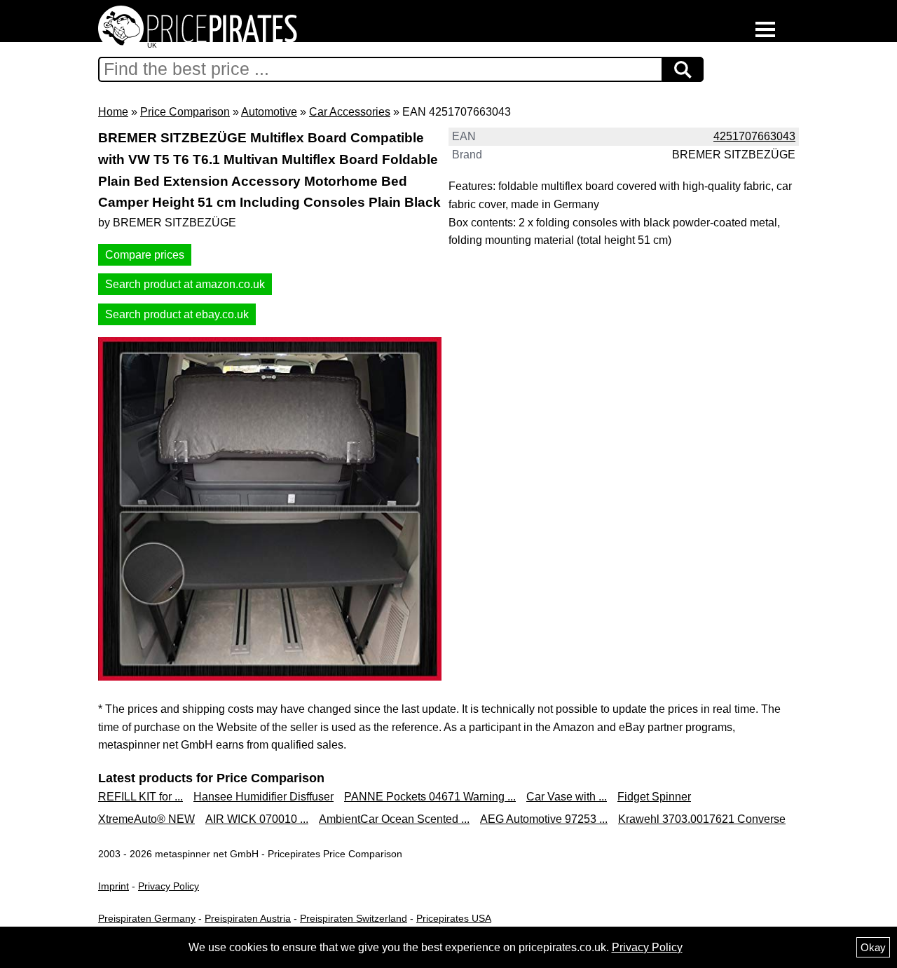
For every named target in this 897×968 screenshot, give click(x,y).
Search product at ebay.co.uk (177, 314)
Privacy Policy (168, 886)
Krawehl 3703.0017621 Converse (702, 819)
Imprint (113, 886)
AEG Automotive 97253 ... (544, 819)
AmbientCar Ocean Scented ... (394, 819)
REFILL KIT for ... (140, 797)
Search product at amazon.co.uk (185, 284)
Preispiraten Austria (248, 918)
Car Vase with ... (566, 797)
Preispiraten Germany (147, 918)
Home (113, 112)
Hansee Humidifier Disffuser (263, 797)
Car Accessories (349, 112)
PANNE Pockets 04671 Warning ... (430, 797)
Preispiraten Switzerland (353, 918)
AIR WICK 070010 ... (256, 819)
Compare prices (144, 255)
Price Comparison (185, 112)
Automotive (269, 112)
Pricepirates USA (453, 918)
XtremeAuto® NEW (146, 819)
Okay (873, 947)
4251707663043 (754, 136)
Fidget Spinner (654, 797)
